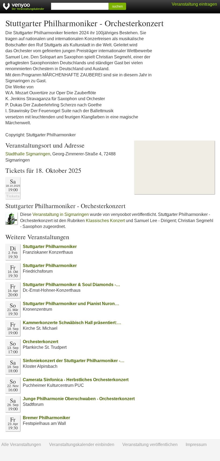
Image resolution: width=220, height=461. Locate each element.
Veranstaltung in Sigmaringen (60, 214)
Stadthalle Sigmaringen (27, 154)
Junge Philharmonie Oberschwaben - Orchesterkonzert (79, 398)
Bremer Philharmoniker (46, 417)
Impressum (196, 444)
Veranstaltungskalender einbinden (81, 444)
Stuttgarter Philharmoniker (50, 246)
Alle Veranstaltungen (21, 444)
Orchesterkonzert (40, 341)
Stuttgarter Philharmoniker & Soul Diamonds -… (71, 284)
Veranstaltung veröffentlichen (150, 444)
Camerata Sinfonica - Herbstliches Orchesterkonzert (76, 379)
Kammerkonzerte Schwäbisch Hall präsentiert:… (72, 322)
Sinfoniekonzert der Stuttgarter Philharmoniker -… (73, 360)
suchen (117, 6)
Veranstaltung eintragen (194, 4)
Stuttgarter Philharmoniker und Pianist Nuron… (71, 303)
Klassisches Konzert (105, 220)
